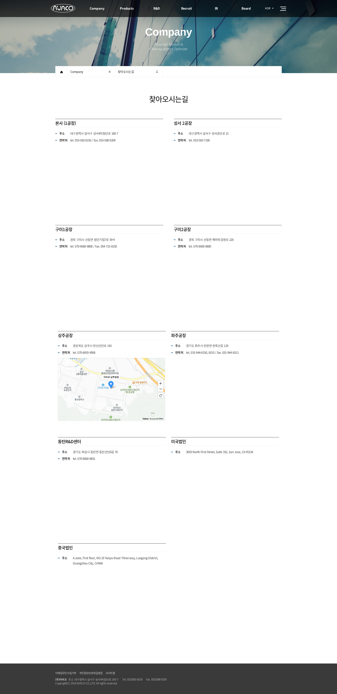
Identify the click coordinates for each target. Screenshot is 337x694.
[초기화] (161, 396)
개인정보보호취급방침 (91, 673)
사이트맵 (110, 673)
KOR (267, 8)
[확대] (161, 383)
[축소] (161, 389)
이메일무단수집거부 (65, 673)
